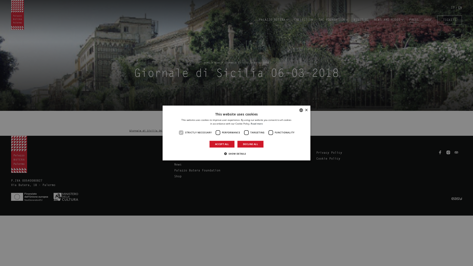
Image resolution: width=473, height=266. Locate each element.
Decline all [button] (250, 144)
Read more (257, 123)
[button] (236, 153)
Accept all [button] (222, 144)
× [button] (306, 110)
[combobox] (301, 110)
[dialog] (236, 133)
